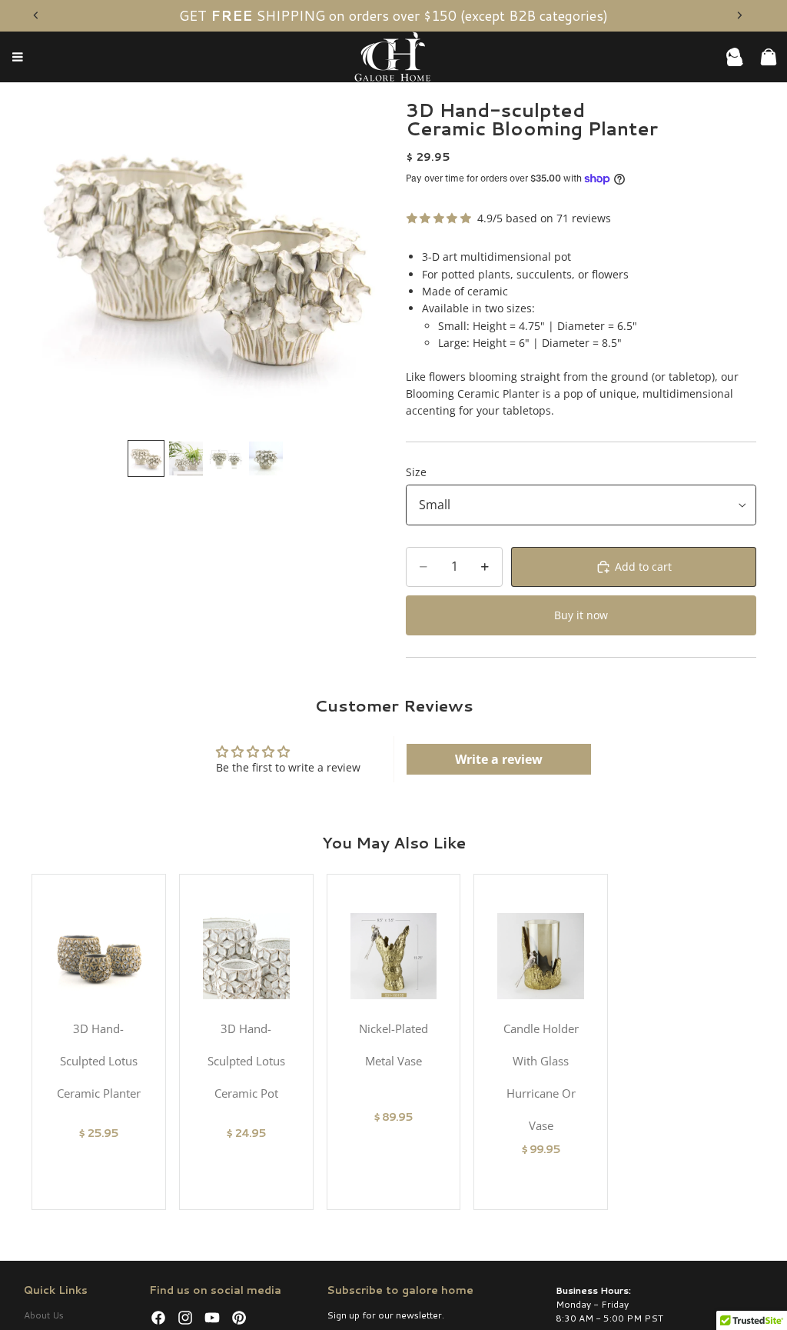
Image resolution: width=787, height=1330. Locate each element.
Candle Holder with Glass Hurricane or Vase (541, 1077)
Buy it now (581, 615)
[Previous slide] (36, 15)
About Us (44, 1315)
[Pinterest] (239, 1317)
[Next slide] (739, 15)
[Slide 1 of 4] (146, 458)
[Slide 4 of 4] (266, 458)
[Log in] (735, 57)
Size (416, 472)
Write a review (499, 759)
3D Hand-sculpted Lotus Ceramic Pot (246, 1061)
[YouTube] (212, 1317)
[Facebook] (158, 1317)
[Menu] (17, 57)
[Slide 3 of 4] (226, 458)
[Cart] (768, 57)
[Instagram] (185, 1317)
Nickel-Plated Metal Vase (393, 1044)
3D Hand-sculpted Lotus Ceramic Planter (99, 1061)
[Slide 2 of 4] (186, 458)
